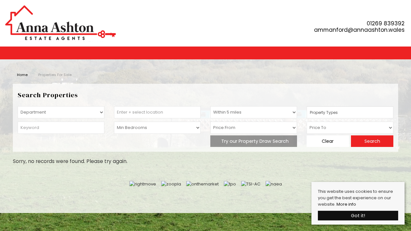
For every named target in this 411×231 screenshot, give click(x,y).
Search (372, 141)
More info (346, 204)
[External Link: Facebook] (404, 14)
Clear (328, 141)
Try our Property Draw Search (254, 141)
